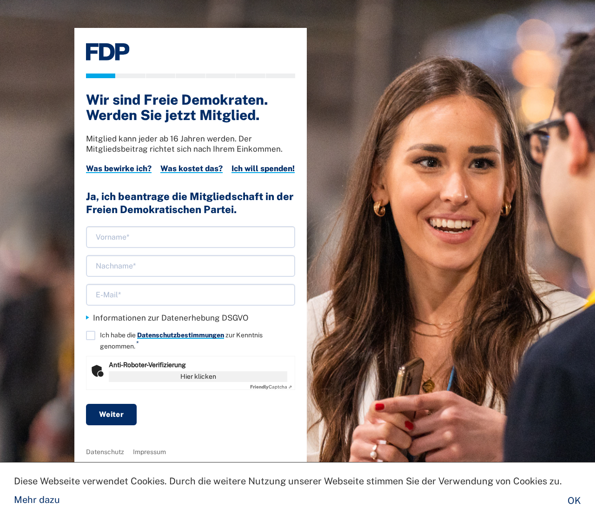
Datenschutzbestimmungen (180, 335)
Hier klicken (198, 376)
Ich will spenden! (263, 168)
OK (574, 500)
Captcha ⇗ (271, 386)
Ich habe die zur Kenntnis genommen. (181, 340)
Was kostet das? (191, 168)
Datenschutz (105, 452)
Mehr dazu (37, 499)
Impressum (149, 452)
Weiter (111, 414)
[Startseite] (108, 51)
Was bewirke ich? (119, 168)
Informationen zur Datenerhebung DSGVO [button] (170, 317)
